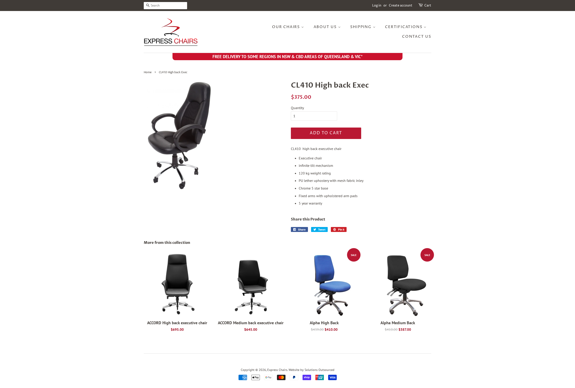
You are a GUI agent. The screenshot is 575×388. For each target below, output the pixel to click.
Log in (376, 5)
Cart (427, 5)
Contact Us (416, 36)
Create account (400, 5)
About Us (326, 27)
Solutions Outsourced (319, 370)
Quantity (297, 108)
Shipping (361, 27)
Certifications (404, 27)
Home (148, 72)
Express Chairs (277, 370)
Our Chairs (286, 27)
